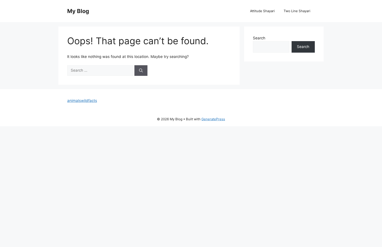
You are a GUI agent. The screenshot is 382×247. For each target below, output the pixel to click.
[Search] (140, 70)
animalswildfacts (82, 100)
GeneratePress (213, 119)
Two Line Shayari (297, 11)
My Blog (78, 11)
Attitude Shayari (262, 11)
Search (259, 38)
